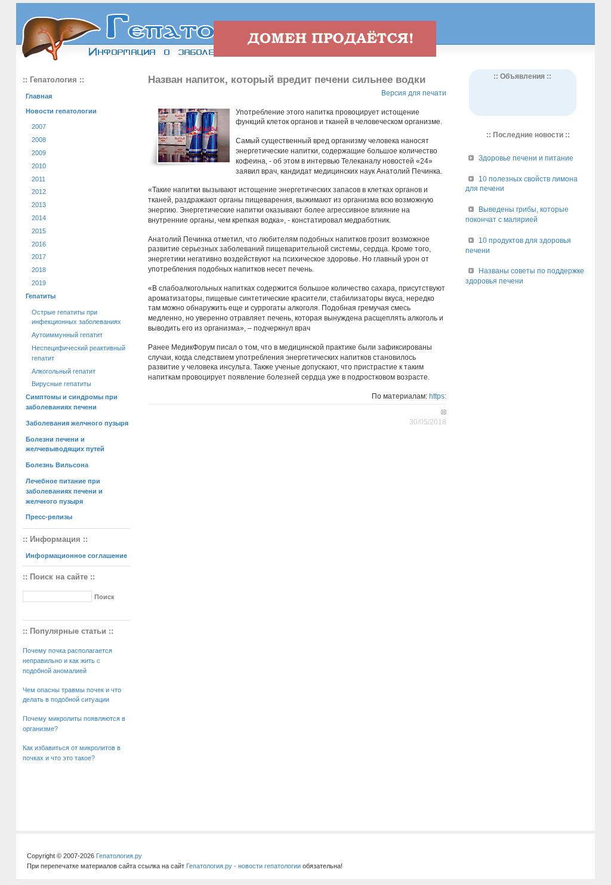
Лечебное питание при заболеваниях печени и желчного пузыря (64, 491)
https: (437, 396)
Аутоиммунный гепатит (67, 334)
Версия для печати (413, 93)
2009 (39, 152)
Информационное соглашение (76, 555)
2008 (39, 139)
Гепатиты (40, 296)
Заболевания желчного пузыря (77, 423)
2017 (39, 256)
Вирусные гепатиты (61, 383)
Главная (39, 96)
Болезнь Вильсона (57, 464)
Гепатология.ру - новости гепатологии (243, 865)
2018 (39, 269)
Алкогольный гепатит (63, 371)
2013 (39, 204)
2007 (39, 126)
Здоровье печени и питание (526, 158)
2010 (39, 165)
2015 (39, 231)
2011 (38, 179)
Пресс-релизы (49, 516)
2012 (39, 191)
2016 (39, 244)
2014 (39, 217)
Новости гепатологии (61, 111)
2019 (39, 282)
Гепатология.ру (119, 855)
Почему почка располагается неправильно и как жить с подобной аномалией (67, 660)
